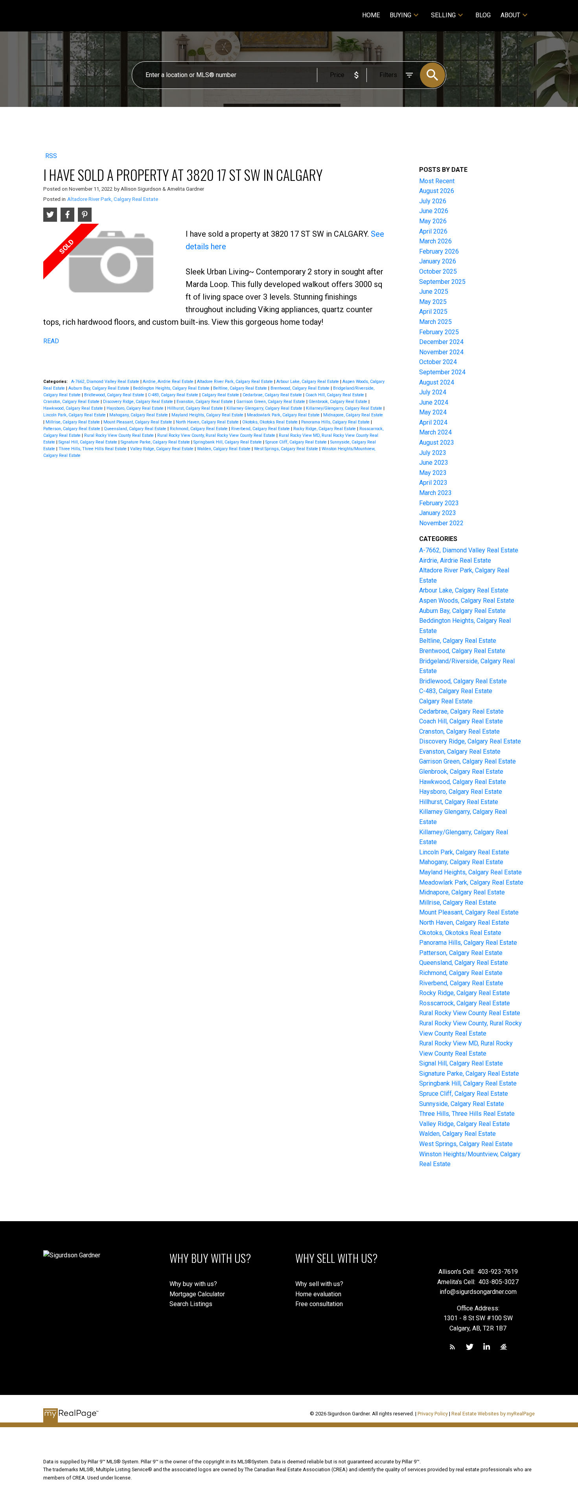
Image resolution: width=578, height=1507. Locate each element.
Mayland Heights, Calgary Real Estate (208, 415)
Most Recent (437, 181)
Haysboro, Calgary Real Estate (136, 408)
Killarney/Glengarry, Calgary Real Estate (344, 408)
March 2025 (435, 322)
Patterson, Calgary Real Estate (72, 428)
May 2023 (433, 473)
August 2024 (436, 382)
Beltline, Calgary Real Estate (240, 388)
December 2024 (441, 342)
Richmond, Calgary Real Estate (199, 428)
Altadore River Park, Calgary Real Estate (112, 199)
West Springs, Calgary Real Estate (286, 448)
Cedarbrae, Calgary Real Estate (273, 394)
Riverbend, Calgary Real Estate (261, 428)
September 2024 (442, 372)
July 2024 (432, 392)
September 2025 (442, 281)
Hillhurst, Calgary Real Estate (195, 408)
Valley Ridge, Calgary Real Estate (162, 448)
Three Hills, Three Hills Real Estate (93, 448)
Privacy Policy (433, 1414)
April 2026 (433, 231)
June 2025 (433, 291)
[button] (452, 1347)
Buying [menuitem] (400, 15)
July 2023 (432, 452)
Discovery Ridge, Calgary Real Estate (138, 401)
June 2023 (433, 462)
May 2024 (433, 412)
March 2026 (435, 241)
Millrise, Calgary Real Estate (73, 422)
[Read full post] (111, 265)
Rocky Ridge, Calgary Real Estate (325, 428)
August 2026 (436, 191)
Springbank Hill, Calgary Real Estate (228, 442)
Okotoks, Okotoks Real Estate (270, 422)
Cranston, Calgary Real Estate (72, 401)
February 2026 (439, 251)
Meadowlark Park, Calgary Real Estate (284, 415)
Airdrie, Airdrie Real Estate (169, 381)
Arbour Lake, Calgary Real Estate (308, 381)
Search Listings (190, 1304)
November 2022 (441, 523)
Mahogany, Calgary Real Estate (139, 415)
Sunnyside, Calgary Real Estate (461, 1104)
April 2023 (433, 482)
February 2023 (439, 503)
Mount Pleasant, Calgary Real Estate (138, 422)
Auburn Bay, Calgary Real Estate (99, 388)
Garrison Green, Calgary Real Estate (271, 401)
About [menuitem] (510, 15)
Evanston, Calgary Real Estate (205, 401)
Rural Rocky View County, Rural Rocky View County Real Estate (216, 435)
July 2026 (432, 201)
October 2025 (438, 271)
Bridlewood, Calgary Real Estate (114, 394)
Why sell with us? (319, 1284)
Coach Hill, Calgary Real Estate (335, 394)
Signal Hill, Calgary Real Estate (88, 442)
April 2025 (433, 311)
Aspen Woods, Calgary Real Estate (466, 600)
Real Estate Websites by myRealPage (493, 1414)
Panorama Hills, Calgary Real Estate (336, 422)
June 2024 (433, 402)
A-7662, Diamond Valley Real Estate (105, 381)
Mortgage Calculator (197, 1294)
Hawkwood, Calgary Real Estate (73, 408)
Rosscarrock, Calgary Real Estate (464, 1003)
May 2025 (433, 301)
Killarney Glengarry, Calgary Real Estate (265, 408)
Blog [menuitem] (483, 15)
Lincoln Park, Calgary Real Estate (75, 415)
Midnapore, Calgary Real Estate (353, 415)
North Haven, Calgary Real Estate (208, 422)
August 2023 (436, 442)
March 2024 (435, 432)
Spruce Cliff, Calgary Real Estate (296, 442)
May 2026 (433, 221)
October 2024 (438, 362)
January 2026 (437, 261)
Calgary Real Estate (221, 394)
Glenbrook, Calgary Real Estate (338, 401)
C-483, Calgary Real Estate (173, 394)
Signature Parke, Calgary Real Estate (156, 442)
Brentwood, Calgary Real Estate (301, 388)
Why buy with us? (193, 1284)
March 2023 (435, 493)
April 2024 (433, 422)
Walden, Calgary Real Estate (224, 448)
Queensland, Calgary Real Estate (136, 428)
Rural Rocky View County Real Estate (119, 435)
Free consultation (319, 1304)
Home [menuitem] (371, 15)
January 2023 (437, 513)
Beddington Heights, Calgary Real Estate (172, 388)
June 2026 (433, 211)
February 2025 (439, 332)
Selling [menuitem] (443, 15)
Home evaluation (318, 1294)
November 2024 (441, 352)
